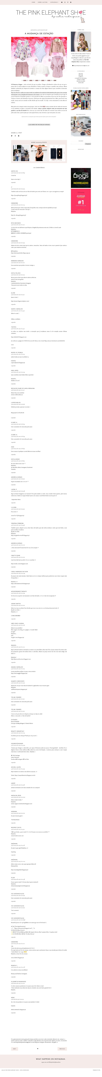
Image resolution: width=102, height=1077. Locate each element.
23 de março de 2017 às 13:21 (17, 294)
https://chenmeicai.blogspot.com (23, 928)
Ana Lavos (14, 370)
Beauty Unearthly (17, 731)
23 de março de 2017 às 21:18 (18, 625)
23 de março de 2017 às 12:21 (18, 262)
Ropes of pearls (17, 352)
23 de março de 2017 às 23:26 (18, 785)
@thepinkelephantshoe (54, 1062)
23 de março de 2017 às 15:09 (18, 372)
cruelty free (81, 79)
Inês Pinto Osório (17, 623)
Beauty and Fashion (16, 973)
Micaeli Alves (16, 767)
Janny (13, 783)
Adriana (14, 811)
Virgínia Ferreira (17, 523)
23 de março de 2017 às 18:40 (18, 448)
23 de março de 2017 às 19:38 (18, 491)
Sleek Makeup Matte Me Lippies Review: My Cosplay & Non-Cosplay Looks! (37, 932)
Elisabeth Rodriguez (18, 981)
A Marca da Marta (15, 319)
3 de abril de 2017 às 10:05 (17, 999)
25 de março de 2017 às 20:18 (18, 967)
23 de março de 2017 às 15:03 (18, 354)
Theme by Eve (96, 1070)
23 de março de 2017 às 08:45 (18, 173)
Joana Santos (16, 603)
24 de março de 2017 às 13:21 (18, 829)
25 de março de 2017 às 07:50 (18, 908)
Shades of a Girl (15, 380)
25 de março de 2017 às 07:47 (18, 895)
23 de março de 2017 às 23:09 (18, 745)
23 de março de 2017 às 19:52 (18, 509)
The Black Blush (15, 819)
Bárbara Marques (17, 260)
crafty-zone (15, 555)
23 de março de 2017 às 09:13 (18, 189)
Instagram (24, 467)
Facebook (23, 283)
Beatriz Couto (16, 827)
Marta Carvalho (17, 309)
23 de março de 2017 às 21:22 (18, 647)
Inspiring (13, 852)
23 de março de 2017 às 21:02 (18, 605)
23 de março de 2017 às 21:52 (18, 711)
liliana (13, 507)
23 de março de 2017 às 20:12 (18, 557)
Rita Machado (16, 223)
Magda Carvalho (17, 667)
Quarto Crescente (17, 681)
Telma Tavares (16, 697)
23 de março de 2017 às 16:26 (18, 404)
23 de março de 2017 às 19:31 (18, 479)
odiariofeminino (17, 743)
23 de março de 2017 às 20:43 (18, 593)
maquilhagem (81, 81)
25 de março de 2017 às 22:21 (18, 983)
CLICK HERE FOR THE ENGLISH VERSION (39, 124)
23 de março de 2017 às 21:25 (18, 669)
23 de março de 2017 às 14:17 (18, 329)
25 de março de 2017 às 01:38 (18, 879)
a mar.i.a (14, 422)
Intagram (28, 283)
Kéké (13, 997)
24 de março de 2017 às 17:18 (18, 845)
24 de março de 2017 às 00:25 (18, 797)
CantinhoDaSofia (15, 283)
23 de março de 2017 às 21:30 (18, 683)
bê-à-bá (81, 75)
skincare (81, 82)
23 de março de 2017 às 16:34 (18, 424)
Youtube (13, 469)
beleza (81, 73)
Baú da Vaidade (15, 721)
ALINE (13, 293)
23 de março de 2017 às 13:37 (18, 311)
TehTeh (13, 327)
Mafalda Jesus (16, 795)
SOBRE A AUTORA (42, 2)
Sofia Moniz (15, 459)
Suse (12, 447)
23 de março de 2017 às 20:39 (18, 573)
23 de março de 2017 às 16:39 (18, 436)
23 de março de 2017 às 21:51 (17, 699)
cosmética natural (81, 78)
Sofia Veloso (15, 273)
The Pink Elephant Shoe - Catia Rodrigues (17, 1070)
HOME (33, 2)
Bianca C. (14, 965)
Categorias (53, 2)
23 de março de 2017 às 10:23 (18, 205)
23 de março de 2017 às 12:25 (18, 275)
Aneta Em (14, 171)
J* (11, 187)
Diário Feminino (15, 757)
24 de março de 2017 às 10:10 (18, 813)
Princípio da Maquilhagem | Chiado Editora (22, 723)
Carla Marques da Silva (19, 571)
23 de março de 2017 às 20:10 (18, 545)
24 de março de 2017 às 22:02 (18, 861)
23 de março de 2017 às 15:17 (18, 390)
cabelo (81, 76)
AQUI (44, 106)
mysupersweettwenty (19, 591)
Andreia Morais (16, 477)
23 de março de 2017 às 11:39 (18, 243)
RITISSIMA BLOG (15, 231)
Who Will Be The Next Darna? (26, 934)
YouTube (26, 759)
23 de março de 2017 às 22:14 (18, 733)
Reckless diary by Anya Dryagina (23, 388)
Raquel (13, 645)
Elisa (13, 877)
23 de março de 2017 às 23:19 (18, 769)
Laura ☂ (14, 489)
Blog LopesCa (14, 412)
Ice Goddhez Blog (17, 893)
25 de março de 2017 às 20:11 (18, 943)
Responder (13, 182)
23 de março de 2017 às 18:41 (18, 461)
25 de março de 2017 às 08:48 (18, 920)
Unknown (14, 203)
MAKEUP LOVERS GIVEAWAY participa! (21, 233)
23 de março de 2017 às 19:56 (18, 525)
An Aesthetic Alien (16, 467)
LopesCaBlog (16, 402)
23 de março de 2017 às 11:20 (18, 225)
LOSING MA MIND (15, 615)
